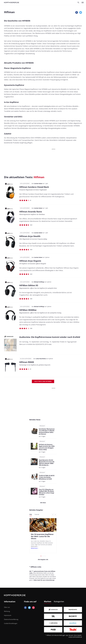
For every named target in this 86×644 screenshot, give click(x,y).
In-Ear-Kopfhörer (25, 358)
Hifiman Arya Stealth (29, 236)
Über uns (7, 607)
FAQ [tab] (30, 514)
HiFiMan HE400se (27, 310)
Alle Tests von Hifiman (43, 381)
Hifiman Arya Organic (30, 260)
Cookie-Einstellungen (10, 623)
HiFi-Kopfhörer (24, 183)
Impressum (7, 615)
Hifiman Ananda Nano (30, 211)
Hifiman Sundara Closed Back (34, 187)
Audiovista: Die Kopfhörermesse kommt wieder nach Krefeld (49, 337)
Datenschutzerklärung (11, 619)
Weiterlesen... (35, 548)
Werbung (7, 611)
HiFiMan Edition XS (28, 285)
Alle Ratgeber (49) (43, 559)
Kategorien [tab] (59, 601)
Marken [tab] (47, 601)
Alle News (43, 502)
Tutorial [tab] (37, 514)
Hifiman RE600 (26, 362)
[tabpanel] (63, 619)
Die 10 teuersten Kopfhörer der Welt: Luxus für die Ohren (42, 536)
